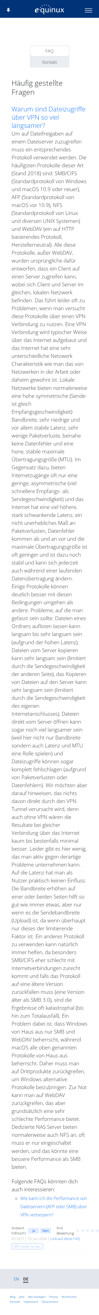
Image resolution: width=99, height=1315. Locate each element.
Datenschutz (50, 1302)
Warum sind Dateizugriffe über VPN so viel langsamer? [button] (49, 117)
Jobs (21, 1297)
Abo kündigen (37, 1297)
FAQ (49, 51)
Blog (12, 1297)
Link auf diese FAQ (65, 1238)
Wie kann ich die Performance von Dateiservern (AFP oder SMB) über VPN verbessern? (53, 1206)
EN (16, 1279)
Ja (33, 1230)
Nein (45, 1230)
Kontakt (49, 62)
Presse (53, 1297)
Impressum (31, 1302)
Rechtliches (69, 1297)
